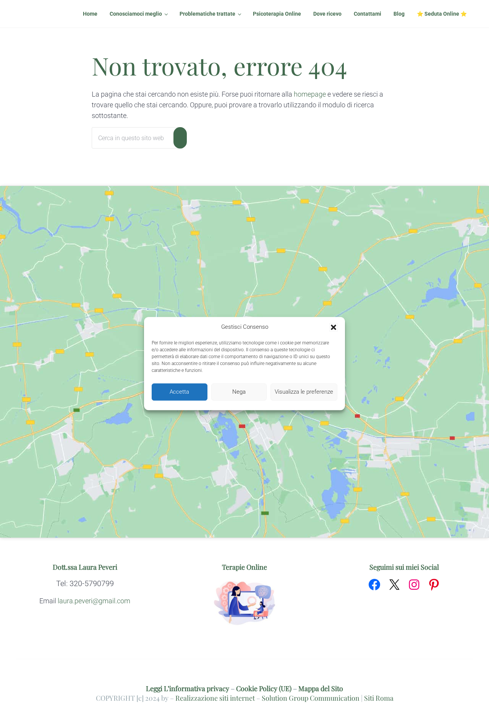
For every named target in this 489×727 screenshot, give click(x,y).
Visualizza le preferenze (304, 391)
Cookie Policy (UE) (263, 688)
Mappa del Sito (320, 688)
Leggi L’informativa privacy (187, 688)
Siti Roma (378, 697)
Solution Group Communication (310, 697)
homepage (310, 94)
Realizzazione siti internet (215, 697)
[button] (333, 327)
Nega (239, 391)
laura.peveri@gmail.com (94, 601)
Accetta (179, 391)
